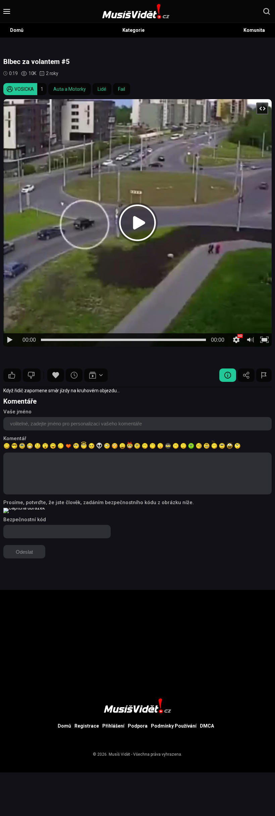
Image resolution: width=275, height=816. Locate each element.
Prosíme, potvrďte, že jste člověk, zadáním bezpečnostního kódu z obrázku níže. (98, 502)
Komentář (14, 438)
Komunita (254, 30)
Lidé (102, 89)
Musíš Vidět (119, 754)
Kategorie (133, 30)
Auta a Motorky (69, 89)
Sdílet (246, 375)
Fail (121, 89)
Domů (16, 30)
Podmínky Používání (174, 726)
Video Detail (227, 375)
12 (32, 375)
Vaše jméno (17, 412)
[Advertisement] (137, 637)
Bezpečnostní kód (24, 520)
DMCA (207, 726)
